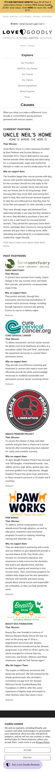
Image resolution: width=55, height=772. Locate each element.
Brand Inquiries (27, 91)
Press (27, 97)
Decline (27, 757)
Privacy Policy (43, 742)
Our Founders (27, 63)
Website (9, 315)
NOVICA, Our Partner (27, 68)
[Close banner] (52, 6)
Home (23, 46)
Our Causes (27, 74)
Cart (41, 24)
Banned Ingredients (27, 85)
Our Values (27, 80)
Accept (27, 750)
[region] (27, 6)
